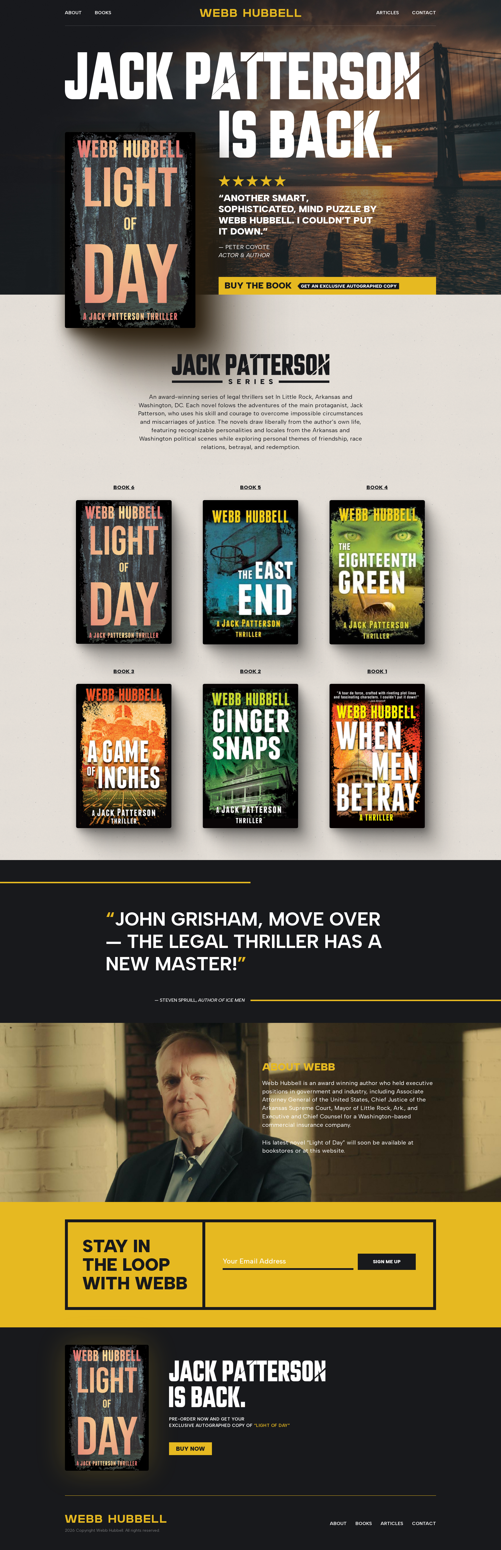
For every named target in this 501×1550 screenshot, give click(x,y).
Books (103, 12)
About (73, 12)
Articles (387, 12)
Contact (424, 12)
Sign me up (387, 1261)
